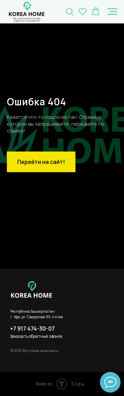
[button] (69, 11)
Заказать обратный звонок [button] (36, 336)
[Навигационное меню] (112, 11)
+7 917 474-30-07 (32, 328)
